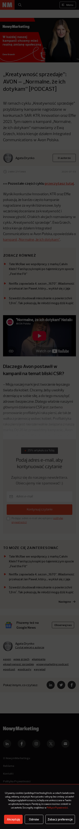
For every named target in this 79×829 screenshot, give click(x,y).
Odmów (34, 819)
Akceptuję (13, 819)
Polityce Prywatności (57, 808)
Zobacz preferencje (60, 819)
